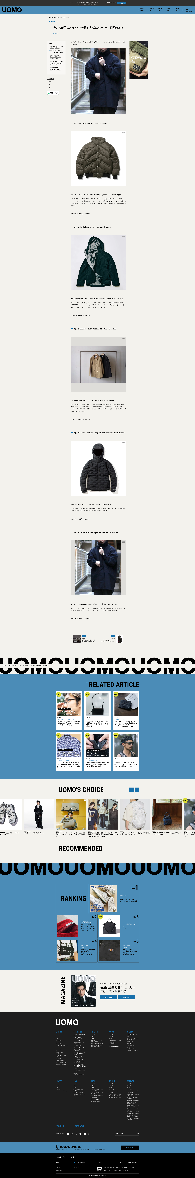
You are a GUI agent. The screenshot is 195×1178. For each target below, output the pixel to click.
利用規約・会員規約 (77, 1168)
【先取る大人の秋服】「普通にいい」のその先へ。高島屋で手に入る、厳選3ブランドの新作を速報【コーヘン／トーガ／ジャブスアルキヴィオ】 (39, 834)
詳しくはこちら (122, 3)
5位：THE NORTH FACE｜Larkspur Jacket (56, 47)
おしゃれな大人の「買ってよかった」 (66, 719)
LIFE (159, 11)
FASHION (142, 9)
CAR (150, 11)
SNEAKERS (160, 9)
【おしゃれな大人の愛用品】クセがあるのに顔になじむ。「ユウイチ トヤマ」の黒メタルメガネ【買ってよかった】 (68, 723)
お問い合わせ (76, 1167)
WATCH (168, 9)
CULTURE (178, 11)
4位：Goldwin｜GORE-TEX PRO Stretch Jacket (56, 51)
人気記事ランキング (119, 719)
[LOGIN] (187, 9)
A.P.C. (124, 928)
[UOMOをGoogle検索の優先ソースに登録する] (53, 93)
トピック (117, 760)
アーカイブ (54, 21)
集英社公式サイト (59, 1167)
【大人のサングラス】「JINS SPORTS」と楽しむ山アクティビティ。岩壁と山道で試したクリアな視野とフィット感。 (126, 764)
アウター (56, 33)
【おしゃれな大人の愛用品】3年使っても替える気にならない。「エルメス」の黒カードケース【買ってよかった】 (97, 764)
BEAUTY (142, 11)
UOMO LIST (151, 9)
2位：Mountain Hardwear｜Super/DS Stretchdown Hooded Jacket (56, 63)
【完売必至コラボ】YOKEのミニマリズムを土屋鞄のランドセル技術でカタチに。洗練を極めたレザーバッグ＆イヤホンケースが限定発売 (97, 724)
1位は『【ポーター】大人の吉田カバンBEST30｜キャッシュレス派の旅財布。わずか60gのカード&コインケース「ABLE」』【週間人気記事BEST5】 (125, 724)
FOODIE (168, 11)
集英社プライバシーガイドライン (62, 1168)
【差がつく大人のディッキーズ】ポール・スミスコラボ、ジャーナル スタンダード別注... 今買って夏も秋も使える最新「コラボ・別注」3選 (130, 952)
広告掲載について (59, 1170)
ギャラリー (123, 897)
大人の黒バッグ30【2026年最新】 (129, 925)
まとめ (125, 947)
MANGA (178, 9)
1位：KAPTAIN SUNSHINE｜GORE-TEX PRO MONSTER (55, 69)
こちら (127, 1170)
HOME (4, 665)
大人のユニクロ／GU (86, 922)
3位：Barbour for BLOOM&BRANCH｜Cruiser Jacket (55, 57)
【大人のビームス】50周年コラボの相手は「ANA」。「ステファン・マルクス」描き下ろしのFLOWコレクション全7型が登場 (88, 952)
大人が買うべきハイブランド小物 (65, 760)
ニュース (89, 719)
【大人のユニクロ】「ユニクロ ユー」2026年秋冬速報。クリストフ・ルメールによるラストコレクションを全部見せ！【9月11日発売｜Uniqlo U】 (88, 927)
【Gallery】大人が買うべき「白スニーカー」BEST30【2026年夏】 (129, 900)
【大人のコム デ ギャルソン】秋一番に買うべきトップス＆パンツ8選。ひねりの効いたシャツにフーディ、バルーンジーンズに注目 (68, 765)
